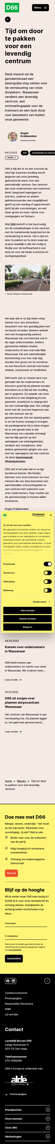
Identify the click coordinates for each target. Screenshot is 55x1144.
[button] (40, 7)
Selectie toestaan (27, 618)
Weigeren (27, 627)
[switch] (48, 572)
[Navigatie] (46, 981)
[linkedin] (13, 980)
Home (8, 781)
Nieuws (21, 781)
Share (10, 158)
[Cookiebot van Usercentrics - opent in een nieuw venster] (33, 515)
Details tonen (39, 602)
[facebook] (7, 980)
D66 (25, 153)
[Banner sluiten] (51, 515)
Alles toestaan (28, 610)
